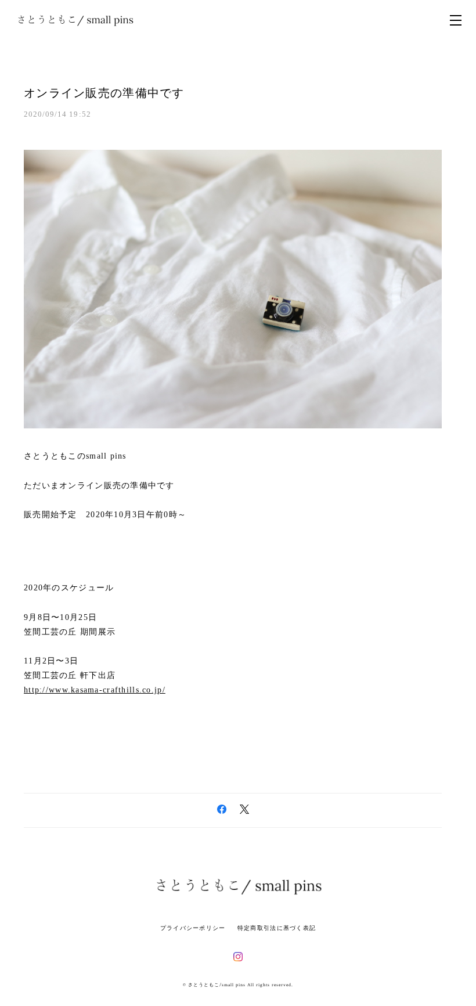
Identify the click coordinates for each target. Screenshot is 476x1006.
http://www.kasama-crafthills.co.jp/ (94, 690)
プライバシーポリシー (193, 928)
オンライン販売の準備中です (104, 92)
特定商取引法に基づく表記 (276, 928)
